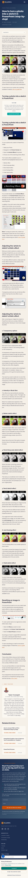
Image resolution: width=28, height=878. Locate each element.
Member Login (4, 850)
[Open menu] (24, 2)
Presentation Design (5, 837)
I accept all (14, 868)
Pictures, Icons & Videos (11, 7)
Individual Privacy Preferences (14, 875)
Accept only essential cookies (14, 871)
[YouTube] (2, 829)
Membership (4, 839)
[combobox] (14, 857)
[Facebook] (5, 829)
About (2, 848)
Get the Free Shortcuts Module (14, 807)
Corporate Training (5, 835)
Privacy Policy (8, 865)
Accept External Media (14, 113)
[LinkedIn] (8, 829)
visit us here (14, 678)
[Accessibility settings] (3, 856)
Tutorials (4, 7)
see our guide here (17, 89)
